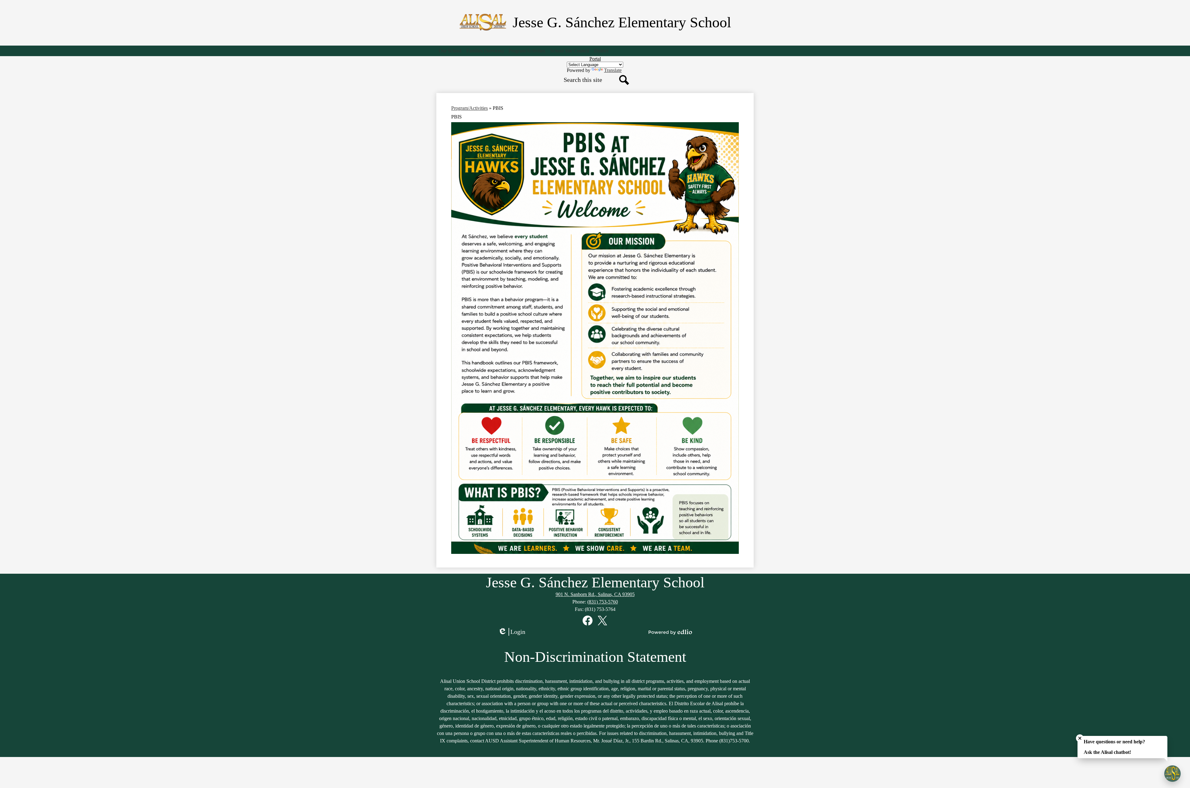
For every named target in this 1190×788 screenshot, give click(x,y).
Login (513, 632)
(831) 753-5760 (602, 601)
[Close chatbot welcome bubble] (1080, 738)
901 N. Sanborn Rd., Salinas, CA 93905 (595, 594)
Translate (613, 70)
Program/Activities (469, 108)
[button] (450, 51)
